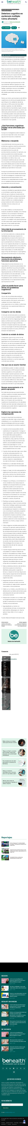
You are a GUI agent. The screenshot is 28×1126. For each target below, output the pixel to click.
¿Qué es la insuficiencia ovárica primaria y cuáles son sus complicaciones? (21, 625)
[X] (20, 1068)
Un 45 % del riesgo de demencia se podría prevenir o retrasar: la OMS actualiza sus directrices (17, 1006)
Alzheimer (6, 659)
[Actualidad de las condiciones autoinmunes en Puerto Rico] (5, 857)
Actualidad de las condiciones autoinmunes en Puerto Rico (16, 858)
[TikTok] (17, 1068)
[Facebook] (3, 1068)
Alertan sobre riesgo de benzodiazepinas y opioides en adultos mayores (10, 782)
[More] (18, 27)
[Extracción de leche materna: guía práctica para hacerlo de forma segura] (5, 1048)
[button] (24, 1122)
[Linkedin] (10, 1068)
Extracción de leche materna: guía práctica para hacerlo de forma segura (17, 1048)
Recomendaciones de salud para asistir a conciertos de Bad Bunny (5, 699)
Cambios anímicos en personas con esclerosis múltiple (6, 625)
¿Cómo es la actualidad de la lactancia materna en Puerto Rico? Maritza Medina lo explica (17, 980)
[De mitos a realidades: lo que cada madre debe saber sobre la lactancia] (5, 988)
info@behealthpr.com (10, 1112)
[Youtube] (14, 1072)
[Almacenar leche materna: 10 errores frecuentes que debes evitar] (5, 1041)
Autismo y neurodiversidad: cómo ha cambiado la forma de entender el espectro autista (18, 995)
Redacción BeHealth (14, 641)
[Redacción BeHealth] (3, 22)
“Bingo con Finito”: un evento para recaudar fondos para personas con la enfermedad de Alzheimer (9, 753)
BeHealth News (6, 687)
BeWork (5, 654)
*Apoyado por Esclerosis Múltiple (10, 9)
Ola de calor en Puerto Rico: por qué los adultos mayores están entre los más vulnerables (18, 1023)
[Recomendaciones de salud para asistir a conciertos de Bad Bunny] (21, 762)
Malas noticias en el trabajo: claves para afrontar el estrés (10, 742)
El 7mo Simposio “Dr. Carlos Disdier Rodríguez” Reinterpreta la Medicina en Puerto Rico (18, 844)
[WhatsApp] (24, 1068)
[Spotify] (13, 1068)
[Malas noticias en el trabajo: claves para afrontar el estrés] (21, 742)
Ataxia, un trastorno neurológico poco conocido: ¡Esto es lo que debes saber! (9, 772)
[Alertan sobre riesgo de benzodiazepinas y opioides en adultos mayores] (21, 782)
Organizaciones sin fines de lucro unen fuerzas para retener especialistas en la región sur (18, 851)
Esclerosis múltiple (6, 10)
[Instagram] (6, 1068)
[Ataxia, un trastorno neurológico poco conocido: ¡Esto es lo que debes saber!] (21, 772)
